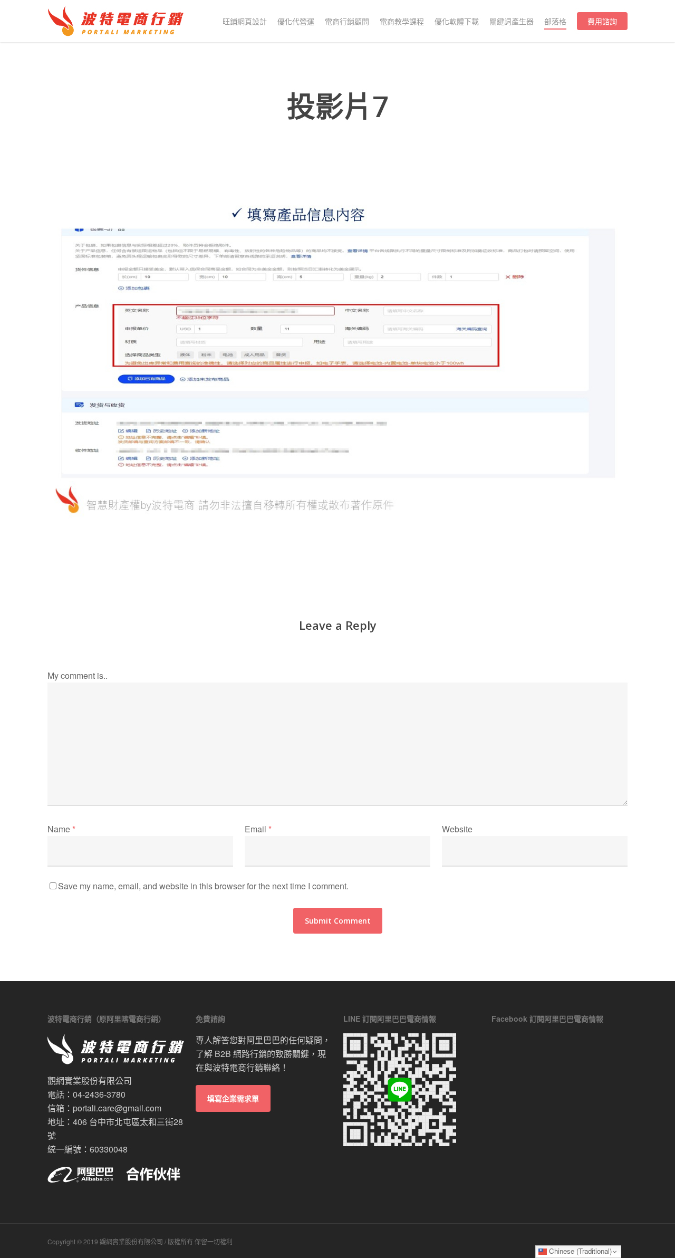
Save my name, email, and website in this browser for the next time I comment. (203, 886)
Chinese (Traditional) (579, 1251)
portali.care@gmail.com (117, 1108)
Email (258, 829)
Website (457, 829)
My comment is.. (77, 675)
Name (61, 829)
